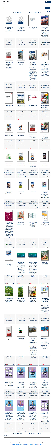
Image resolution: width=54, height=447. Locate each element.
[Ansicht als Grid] (47, 11)
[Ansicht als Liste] (49, 11)
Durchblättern (36, 42)
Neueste (17, 12)
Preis (23, 12)
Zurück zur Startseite (6, 3)
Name (21, 12)
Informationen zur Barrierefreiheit (16, 444)
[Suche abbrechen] (42, 8)
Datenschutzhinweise (26, 444)
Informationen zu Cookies (38, 444)
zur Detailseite (9, 42)
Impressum (31, 444)
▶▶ (40, 12)
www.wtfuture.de (9, 419)
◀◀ (29, 12)
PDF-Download (31, 42)
